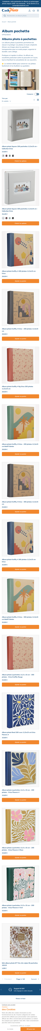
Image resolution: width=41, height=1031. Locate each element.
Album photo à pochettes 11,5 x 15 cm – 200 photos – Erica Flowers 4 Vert (18, 906)
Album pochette (12, 21)
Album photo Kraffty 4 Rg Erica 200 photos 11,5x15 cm (17, 387)
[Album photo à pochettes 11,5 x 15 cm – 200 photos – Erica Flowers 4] (20, 768)
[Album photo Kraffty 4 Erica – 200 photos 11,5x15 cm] (20, 307)
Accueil (4, 21)
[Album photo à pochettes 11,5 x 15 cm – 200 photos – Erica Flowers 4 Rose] (20, 826)
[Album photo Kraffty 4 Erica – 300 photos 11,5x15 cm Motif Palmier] (20, 595)
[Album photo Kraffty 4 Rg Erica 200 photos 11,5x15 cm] (20, 365)
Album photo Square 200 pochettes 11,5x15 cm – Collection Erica (20, 147)
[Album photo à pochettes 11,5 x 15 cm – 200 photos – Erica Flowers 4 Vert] (20, 884)
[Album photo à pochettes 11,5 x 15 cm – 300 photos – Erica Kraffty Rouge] (20, 653)
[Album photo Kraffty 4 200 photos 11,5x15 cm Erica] (20, 249)
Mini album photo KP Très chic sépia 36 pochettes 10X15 (20, 964)
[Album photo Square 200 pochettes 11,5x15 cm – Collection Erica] (20, 125)
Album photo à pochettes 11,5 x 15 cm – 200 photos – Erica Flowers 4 (18, 791)
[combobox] (20, 16)
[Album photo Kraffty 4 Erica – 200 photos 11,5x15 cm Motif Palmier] (20, 422)
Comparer (30, 94)
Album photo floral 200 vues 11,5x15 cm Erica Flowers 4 (18, 733)
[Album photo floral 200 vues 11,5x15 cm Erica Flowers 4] (20, 711)
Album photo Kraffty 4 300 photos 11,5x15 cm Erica (19, 560)
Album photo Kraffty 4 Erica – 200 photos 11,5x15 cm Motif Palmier (20, 445)
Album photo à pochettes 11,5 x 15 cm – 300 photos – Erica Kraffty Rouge (18, 676)
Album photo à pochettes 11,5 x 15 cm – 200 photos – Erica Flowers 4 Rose (18, 849)
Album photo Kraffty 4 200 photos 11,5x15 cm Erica (19, 272)
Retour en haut (20, 998)
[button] (34, 10)
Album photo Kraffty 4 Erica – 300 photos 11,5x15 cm (20, 503)
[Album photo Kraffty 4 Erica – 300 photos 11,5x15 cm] (20, 480)
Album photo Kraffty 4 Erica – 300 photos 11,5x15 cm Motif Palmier (20, 618)
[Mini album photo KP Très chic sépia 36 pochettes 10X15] (20, 941)
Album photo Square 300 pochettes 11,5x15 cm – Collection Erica (20, 210)
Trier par (5, 98)
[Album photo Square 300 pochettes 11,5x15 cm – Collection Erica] (20, 187)
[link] (8, 979)
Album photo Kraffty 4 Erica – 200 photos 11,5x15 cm (20, 330)
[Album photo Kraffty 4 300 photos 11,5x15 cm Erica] (20, 538)
